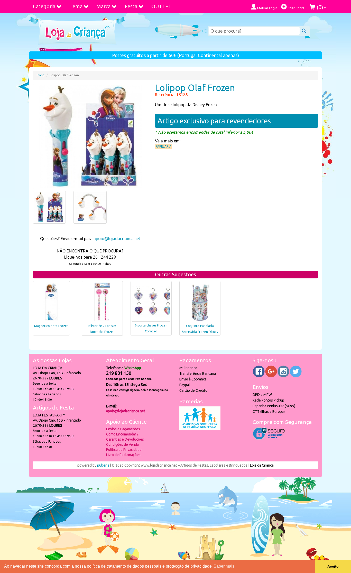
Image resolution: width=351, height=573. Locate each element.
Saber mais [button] (224, 566)
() (319, 7)
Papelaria (163, 146)
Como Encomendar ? (122, 434)
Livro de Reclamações (123, 455)
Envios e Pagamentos (123, 429)
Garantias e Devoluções (125, 439)
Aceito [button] (333, 566)
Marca (103, 6)
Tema (75, 6)
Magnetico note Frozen (51, 326)
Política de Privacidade (124, 450)
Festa (131, 6)
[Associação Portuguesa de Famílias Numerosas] (199, 428)
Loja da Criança (262, 465)
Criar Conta (295, 8)
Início (40, 75)
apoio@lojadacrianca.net (117, 238)
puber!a (103, 465)
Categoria (44, 6)
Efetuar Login (266, 8)
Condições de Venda (122, 444)
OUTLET (161, 6)
